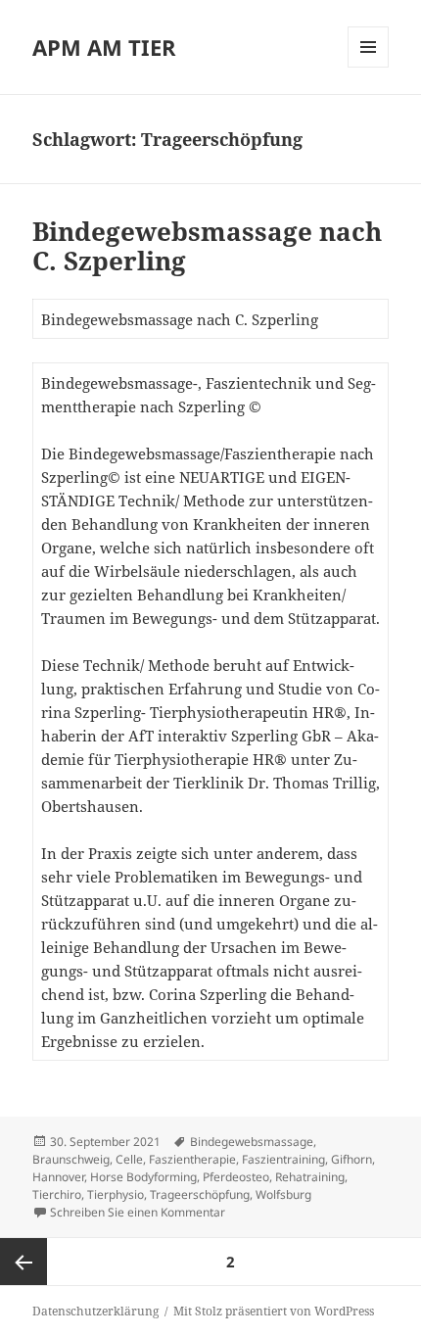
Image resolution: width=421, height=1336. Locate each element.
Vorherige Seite (23, 1261)
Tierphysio (115, 1194)
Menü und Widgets (369, 67)
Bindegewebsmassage (251, 1141)
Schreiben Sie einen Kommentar (137, 1212)
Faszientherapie (192, 1159)
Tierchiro (56, 1194)
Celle (129, 1159)
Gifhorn (351, 1159)
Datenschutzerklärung (95, 1311)
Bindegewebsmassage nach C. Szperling (207, 246)
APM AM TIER (104, 47)
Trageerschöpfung (200, 1194)
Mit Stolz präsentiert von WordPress (273, 1311)
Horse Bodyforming (143, 1177)
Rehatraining (310, 1177)
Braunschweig (71, 1159)
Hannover (58, 1177)
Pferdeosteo (236, 1177)
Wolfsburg (283, 1194)
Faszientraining (283, 1159)
